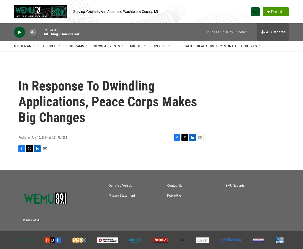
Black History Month (216, 46)
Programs (74, 46)
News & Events (107, 46)
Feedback (184, 46)
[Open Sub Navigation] (37, 46)
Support (158, 46)
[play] (19, 32)
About (135, 46)
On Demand (24, 46)
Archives (248, 46)
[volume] (33, 32)
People (49, 46)
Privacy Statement (122, 195)
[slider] (40, 32)
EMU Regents (235, 185)
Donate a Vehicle (120, 185)
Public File (174, 195)
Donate (278, 11)
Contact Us (175, 185)
